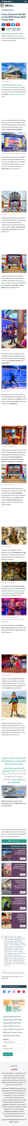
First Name (6, 1039)
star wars (15, 963)
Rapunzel (21, 961)
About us (12, 1073)
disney (10, 951)
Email (4, 1046)
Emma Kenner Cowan (14, 28)
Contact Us (14, 1066)
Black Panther (14, 943)
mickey (22, 960)
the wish (7, 965)
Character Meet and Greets (13, 948)
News (19, 936)
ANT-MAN (11, 939)
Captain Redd (18, 946)
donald (23, 956)
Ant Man (11, 938)
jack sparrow (14, 960)
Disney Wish (8, 33)
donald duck (8, 958)
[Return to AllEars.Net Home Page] (11, 7)
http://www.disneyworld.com (14, 1116)
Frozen (19, 958)
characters (8, 949)
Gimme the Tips (8, 1054)
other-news (8, 961)
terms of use (18, 1080)
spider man (8, 963)
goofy (6, 960)
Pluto (15, 961)
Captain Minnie (15, 944)
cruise (15, 949)
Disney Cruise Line (17, 36)
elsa (15, 958)
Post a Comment (14, 841)
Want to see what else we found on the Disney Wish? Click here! (14, 761)
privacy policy (6, 1080)
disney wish (12, 953)
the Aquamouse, (15, 87)
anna (5, 938)
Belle (6, 943)
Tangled (23, 963)
